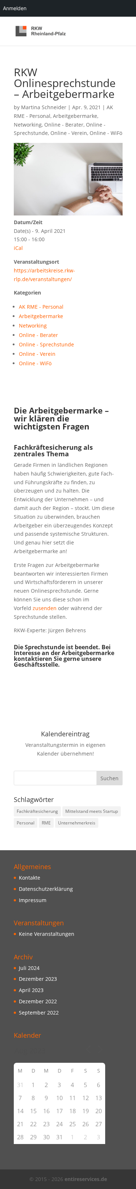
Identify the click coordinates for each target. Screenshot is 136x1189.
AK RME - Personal (41, 306)
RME (46, 823)
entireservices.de (86, 1179)
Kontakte (29, 877)
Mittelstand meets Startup (91, 811)
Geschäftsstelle (36, 664)
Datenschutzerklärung (46, 888)
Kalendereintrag (65, 733)
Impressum (32, 900)
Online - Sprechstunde (46, 344)
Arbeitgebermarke (75, 115)
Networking (28, 124)
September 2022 (39, 1012)
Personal (25, 823)
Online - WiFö (106, 132)
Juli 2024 (29, 967)
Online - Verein (68, 132)
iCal (18, 247)
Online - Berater (63, 124)
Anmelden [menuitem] (14, 8)
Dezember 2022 (38, 1001)
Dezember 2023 (38, 978)
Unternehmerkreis (76, 823)
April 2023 (31, 990)
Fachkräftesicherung (37, 811)
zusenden (44, 608)
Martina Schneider (43, 107)
